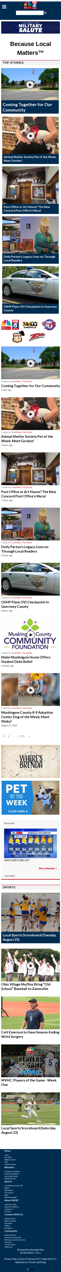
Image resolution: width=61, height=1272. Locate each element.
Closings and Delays (12, 1171)
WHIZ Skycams (10, 1178)
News (6, 1155)
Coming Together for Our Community (30, 386)
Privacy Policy (10, 1259)
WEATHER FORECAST (17, 860)
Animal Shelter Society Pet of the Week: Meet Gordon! (27, 438)
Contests (8, 1242)
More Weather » (48, 868)
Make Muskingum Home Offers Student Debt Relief (25, 659)
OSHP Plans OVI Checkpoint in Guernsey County (25, 604)
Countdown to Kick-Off (13, 1185)
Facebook (8, 1223)
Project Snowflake (11, 1174)
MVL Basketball (10, 1197)
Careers (7, 1211)
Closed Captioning (37, 1262)
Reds (6, 1195)
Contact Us (8, 1209)
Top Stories (27, 381)
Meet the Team (10, 1204)
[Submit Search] (45, 12)
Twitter (7, 1226)
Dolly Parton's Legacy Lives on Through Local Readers (24, 549)
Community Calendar (12, 1237)
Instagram (8, 1228)
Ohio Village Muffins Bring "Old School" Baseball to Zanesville (25, 986)
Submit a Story (10, 1218)
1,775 (21, 736)
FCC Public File (44, 1259)
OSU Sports (8, 1193)
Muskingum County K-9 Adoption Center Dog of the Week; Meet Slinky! (27, 716)
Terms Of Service (27, 1259)
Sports (6, 1188)
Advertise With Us (11, 1207)
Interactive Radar (11, 1176)
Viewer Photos (10, 1235)
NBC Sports (8, 1190)
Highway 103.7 (10, 1160)
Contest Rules (10, 1244)
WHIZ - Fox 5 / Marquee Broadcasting (30, 5)
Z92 (6, 1162)
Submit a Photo (10, 1221)
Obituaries (8, 1247)
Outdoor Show (10, 1164)
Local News (16, 381)
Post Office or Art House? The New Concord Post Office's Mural (27, 208)
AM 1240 (8, 1157)
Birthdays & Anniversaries (14, 1240)
